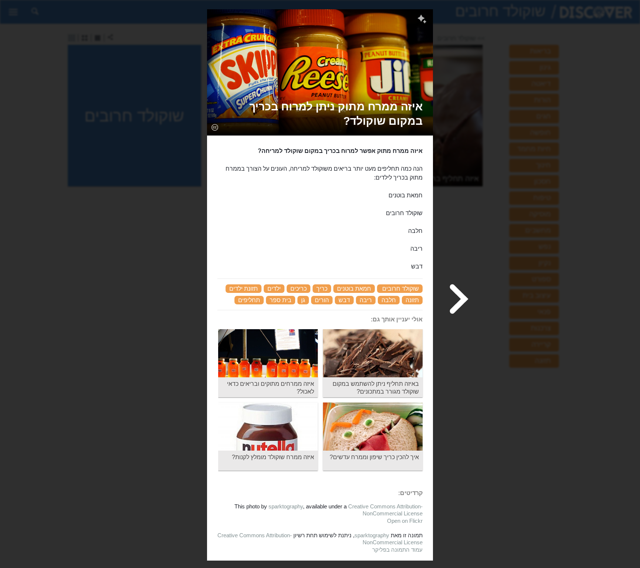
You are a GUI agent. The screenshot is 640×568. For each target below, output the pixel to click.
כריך (321, 288)
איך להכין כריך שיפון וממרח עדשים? (374, 457)
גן (303, 300)
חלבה (388, 300)
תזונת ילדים (243, 288)
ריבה (366, 300)
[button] (320, 114)
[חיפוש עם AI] (422, 20)
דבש (344, 300)
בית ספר (280, 300)
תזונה (412, 300)
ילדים (274, 288)
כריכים (298, 288)
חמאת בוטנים (354, 288)
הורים (322, 300)
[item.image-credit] (214, 127)
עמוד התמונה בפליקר (397, 550)
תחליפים (249, 300)
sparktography (286, 506)
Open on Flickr (405, 521)
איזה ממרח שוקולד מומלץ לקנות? (273, 457)
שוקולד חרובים (400, 288)
